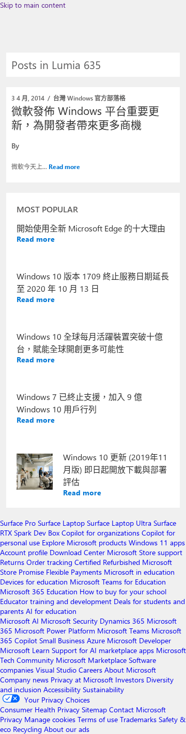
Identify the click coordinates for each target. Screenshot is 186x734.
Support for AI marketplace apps (103, 650)
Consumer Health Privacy (40, 709)
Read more (64, 166)
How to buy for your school (123, 591)
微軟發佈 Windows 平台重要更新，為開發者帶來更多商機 (85, 117)
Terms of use (98, 719)
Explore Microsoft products (84, 542)
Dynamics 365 (122, 621)
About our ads (66, 729)
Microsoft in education (139, 572)
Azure (96, 640)
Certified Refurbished (107, 562)
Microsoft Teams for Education (118, 582)
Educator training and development (56, 601)
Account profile (24, 552)
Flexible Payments (74, 572)
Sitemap (94, 709)
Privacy (12, 719)
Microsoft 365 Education (39, 591)
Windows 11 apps (157, 542)
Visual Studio (56, 670)
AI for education (51, 611)
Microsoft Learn (25, 650)
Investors (129, 680)
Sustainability (103, 689)
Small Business (62, 640)
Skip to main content (33, 5)
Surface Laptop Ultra (119, 523)
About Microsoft (130, 670)
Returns (12, 562)
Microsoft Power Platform (54, 631)
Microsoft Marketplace (91, 660)
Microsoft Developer (139, 640)
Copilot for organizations (100, 533)
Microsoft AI (19, 621)
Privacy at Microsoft (82, 680)
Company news (24, 680)
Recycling (27, 729)
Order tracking (49, 562)
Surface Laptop (61, 523)
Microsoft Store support (144, 552)
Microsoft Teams (123, 631)
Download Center (77, 552)
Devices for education (34, 582)
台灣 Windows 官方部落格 (89, 98)
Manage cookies (49, 719)
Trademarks (138, 719)
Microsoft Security (69, 621)
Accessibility (62, 689)
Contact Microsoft (137, 709)
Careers (90, 670)
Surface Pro (18, 523)
